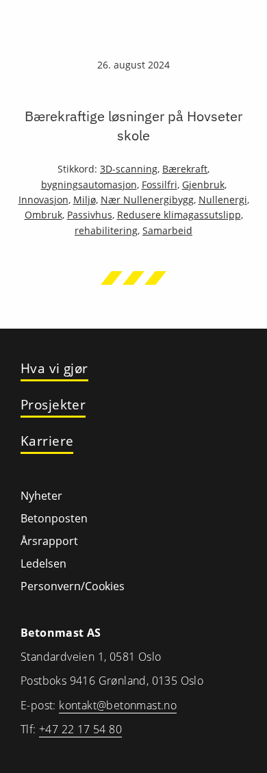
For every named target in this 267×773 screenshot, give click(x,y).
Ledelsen (43, 563)
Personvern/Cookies (73, 586)
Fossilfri (159, 184)
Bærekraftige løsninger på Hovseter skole (133, 125)
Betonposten (54, 518)
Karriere (47, 441)
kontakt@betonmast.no (118, 705)
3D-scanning (128, 168)
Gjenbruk (203, 184)
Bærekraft (184, 168)
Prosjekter (53, 405)
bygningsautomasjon (89, 184)
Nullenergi (223, 199)
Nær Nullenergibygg (147, 199)
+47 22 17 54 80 (80, 729)
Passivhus (89, 214)
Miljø (84, 199)
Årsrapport (49, 540)
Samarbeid (167, 230)
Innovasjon (43, 199)
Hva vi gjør (54, 368)
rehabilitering (106, 230)
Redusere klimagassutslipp (179, 214)
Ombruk (43, 214)
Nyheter (41, 495)
